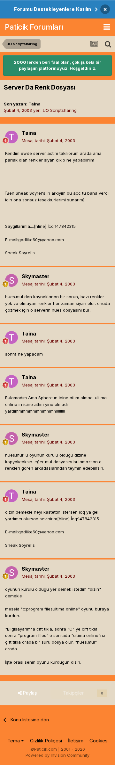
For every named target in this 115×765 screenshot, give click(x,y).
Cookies (98, 741)
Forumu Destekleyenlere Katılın (52, 9)
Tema (14, 741)
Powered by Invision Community (57, 755)
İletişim (75, 741)
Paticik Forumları (34, 27)
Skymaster (36, 276)
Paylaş (29, 693)
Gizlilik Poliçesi (46, 741)
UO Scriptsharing (60, 110)
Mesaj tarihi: (48, 140)
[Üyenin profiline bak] (11, 137)
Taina (34, 103)
